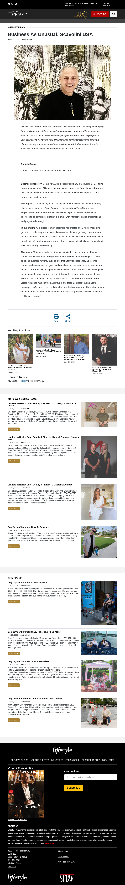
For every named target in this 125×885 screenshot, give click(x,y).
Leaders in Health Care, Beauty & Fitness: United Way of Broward (48, 351)
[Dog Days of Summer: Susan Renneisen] (99, 676)
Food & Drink (72, 760)
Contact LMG (63, 856)
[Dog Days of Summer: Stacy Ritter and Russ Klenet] (99, 643)
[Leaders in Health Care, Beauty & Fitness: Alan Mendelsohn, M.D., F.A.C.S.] (76, 344)
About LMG (63, 851)
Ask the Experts (40, 760)
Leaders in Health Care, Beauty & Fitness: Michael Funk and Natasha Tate (43, 438)
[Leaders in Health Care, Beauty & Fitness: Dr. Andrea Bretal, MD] (20, 349)
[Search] (113, 14)
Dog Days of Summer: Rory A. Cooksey (28, 527)
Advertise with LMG (66, 862)
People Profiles (91, 760)
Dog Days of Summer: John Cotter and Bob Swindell (35, 698)
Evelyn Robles (25, 409)
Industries (57, 760)
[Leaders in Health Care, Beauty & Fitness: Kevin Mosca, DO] (104, 350)
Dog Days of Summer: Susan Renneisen (29, 661)
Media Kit (12, 867)
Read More (13, 429)
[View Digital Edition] (26, 794)
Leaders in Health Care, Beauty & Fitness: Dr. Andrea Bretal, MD (20, 367)
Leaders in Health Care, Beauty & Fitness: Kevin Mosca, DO (102, 369)
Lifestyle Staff (26, 40)
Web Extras (16, 27)
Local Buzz (108, 760)
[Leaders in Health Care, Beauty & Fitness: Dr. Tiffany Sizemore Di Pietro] (99, 415)
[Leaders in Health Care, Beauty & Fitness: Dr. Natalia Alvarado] (99, 502)
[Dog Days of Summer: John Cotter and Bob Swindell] (99, 713)
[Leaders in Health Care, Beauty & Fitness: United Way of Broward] (48, 341)
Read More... (50, 843)
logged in (23, 381)
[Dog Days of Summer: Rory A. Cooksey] (99, 542)
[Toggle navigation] (9, 14)
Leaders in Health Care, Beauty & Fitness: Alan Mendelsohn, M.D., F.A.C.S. (75, 357)
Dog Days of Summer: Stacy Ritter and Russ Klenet (34, 632)
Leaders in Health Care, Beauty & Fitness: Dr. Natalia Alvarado (40, 485)
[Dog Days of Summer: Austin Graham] (99, 603)
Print (56, 321)
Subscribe (99, 14)
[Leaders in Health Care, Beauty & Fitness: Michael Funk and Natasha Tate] (99, 457)
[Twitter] (16, 4)
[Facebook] (9, 4)
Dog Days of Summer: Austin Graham (27, 582)
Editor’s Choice (19, 760)
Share (68, 321)
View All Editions (17, 820)
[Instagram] (12, 4)
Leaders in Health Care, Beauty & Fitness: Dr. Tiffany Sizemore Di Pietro (42, 404)
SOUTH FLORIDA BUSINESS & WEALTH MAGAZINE (81, 4)
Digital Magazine (107, 4)
